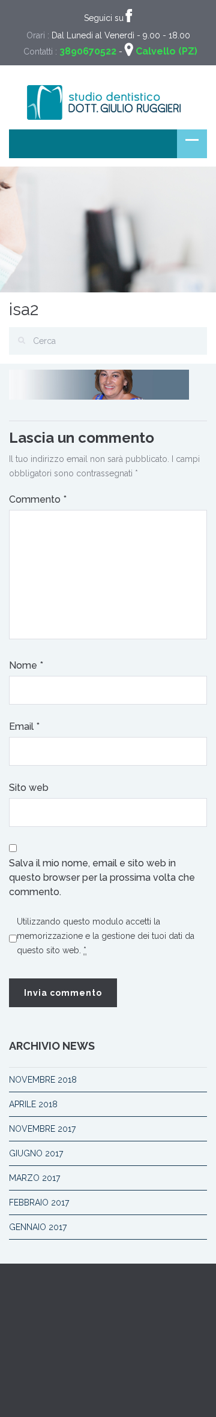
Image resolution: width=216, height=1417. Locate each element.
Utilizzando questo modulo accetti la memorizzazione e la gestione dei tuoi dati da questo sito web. (105, 936)
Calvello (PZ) (166, 51)
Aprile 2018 (33, 1104)
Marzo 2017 (34, 1178)
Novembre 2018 (43, 1079)
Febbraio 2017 (39, 1202)
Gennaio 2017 (38, 1227)
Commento (38, 499)
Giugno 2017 (36, 1153)
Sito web (29, 787)
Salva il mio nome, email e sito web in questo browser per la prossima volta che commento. (102, 877)
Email (24, 726)
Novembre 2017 (42, 1129)
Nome (26, 665)
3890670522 (87, 51)
